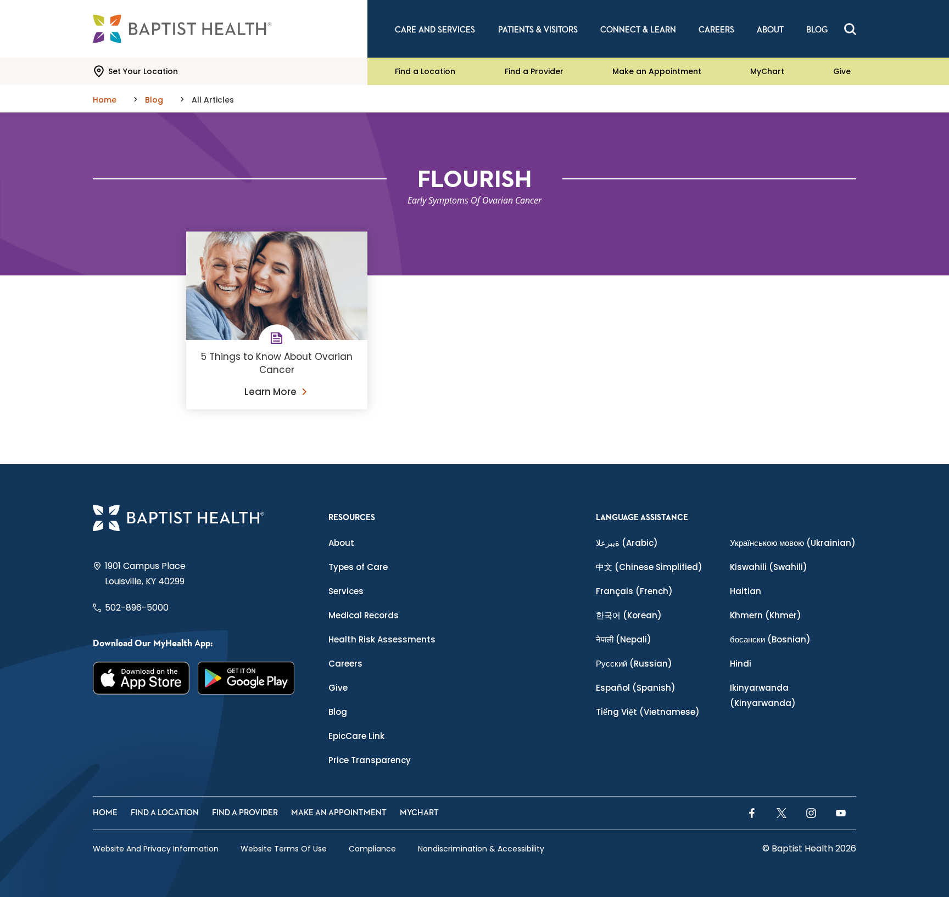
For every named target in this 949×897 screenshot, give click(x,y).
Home (105, 813)
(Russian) (634, 663)
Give (842, 71)
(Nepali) (623, 639)
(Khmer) (765, 615)
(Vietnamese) (648, 712)
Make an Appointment (656, 71)
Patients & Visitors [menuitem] (538, 30)
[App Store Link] (141, 678)
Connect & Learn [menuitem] (638, 30)
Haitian (745, 591)
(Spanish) (636, 687)
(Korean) (629, 615)
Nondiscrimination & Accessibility (481, 848)
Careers (345, 663)
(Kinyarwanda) (763, 695)
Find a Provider (534, 71)
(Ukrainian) (793, 543)
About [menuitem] (770, 30)
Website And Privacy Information (156, 848)
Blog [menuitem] (817, 30)
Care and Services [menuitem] (435, 30)
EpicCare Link (356, 736)
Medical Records (363, 615)
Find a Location (425, 71)
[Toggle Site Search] (850, 29)
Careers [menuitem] (716, 30)
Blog (337, 712)
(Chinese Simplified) (649, 567)
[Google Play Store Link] (246, 678)
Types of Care (358, 567)
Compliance (372, 848)
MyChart (767, 71)
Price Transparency (369, 760)
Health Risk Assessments (382, 639)
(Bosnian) (770, 639)
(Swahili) (768, 567)
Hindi (740, 663)
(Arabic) (627, 543)
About (341, 543)
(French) (634, 591)
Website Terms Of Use (284, 848)
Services (346, 591)
